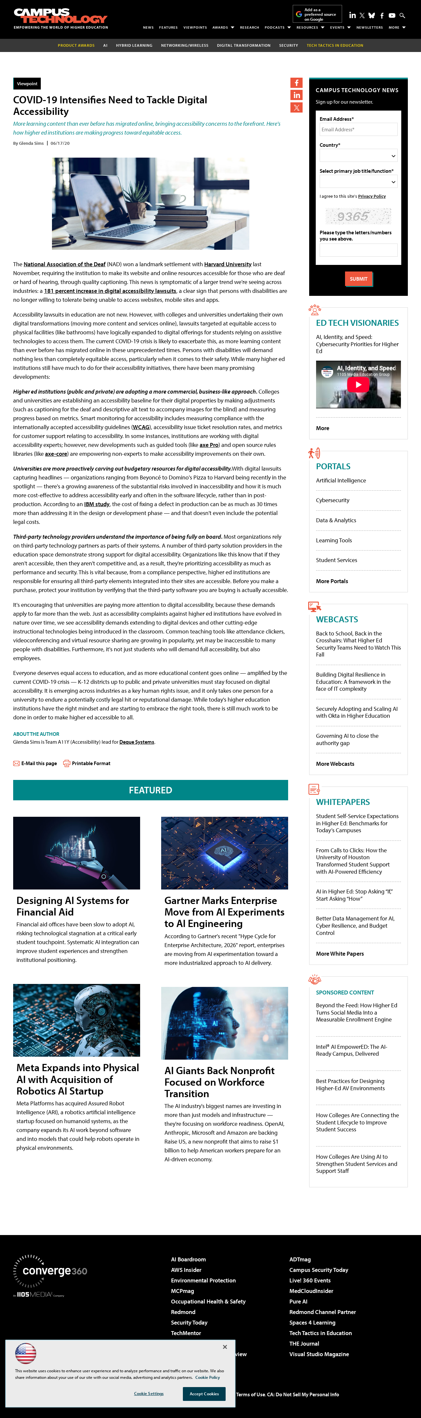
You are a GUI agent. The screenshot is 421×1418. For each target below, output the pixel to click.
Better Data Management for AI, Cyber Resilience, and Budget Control (355, 925)
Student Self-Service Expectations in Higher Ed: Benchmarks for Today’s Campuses (357, 823)
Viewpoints (195, 27)
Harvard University (228, 264)
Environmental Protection (203, 1280)
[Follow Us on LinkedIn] (352, 15)
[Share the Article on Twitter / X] (296, 107)
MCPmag (182, 1291)
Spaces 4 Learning (312, 1322)
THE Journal (304, 1343)
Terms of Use (250, 1394)
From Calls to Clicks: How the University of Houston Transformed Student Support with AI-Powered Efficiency (353, 860)
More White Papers (340, 953)
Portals (333, 466)
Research (249, 27)
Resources (307, 27)
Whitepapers (343, 801)
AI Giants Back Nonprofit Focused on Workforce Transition (219, 1082)
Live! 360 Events (310, 1280)
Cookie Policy (207, 1377)
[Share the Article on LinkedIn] (296, 95)
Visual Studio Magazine (319, 1354)
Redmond (183, 1312)
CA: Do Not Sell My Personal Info (303, 1394)
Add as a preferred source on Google (320, 14)
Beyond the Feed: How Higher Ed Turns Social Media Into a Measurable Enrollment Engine (356, 1012)
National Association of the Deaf (65, 264)
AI (105, 45)
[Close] (225, 1347)
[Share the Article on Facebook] (296, 83)
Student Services (336, 560)
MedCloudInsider (311, 1291)
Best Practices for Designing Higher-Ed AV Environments (350, 1084)
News (148, 27)
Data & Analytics (336, 520)
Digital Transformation (244, 45)
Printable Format (91, 763)
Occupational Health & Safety (208, 1301)
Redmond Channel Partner (322, 1312)
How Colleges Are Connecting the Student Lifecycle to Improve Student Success (357, 1122)
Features (168, 27)
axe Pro (209, 445)
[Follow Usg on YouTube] (392, 15)
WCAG (141, 427)
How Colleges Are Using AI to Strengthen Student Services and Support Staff (356, 1163)
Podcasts (275, 27)
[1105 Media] (52, 1331)
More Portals (332, 581)
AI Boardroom (188, 1259)
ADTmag (300, 1259)
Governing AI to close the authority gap (347, 739)
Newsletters (370, 27)
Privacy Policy (372, 196)
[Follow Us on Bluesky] (371, 15)
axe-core (56, 453)
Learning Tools (334, 540)
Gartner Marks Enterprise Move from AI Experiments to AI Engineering (224, 911)
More (394, 27)
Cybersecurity (332, 500)
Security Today (189, 1322)
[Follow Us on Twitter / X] (362, 15)
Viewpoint (27, 83)
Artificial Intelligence (341, 480)
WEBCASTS (337, 619)
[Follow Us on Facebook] (382, 16)
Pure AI (298, 1301)
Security (288, 45)
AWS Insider (186, 1270)
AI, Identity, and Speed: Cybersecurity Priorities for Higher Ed (357, 344)
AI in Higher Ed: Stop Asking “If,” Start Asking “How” (354, 895)
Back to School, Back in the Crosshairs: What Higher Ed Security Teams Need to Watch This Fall (358, 644)
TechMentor (186, 1333)
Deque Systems (136, 741)
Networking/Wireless (185, 45)
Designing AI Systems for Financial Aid (72, 905)
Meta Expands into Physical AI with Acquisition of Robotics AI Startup (77, 1079)
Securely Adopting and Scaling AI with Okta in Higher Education (357, 712)
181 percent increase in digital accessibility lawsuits (110, 291)
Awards (220, 27)
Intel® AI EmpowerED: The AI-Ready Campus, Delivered (351, 1050)
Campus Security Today (318, 1270)
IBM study (97, 504)
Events (337, 27)
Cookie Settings (149, 1393)
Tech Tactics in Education (320, 1333)
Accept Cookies (204, 1393)
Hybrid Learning (134, 45)
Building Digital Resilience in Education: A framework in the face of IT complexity (353, 681)
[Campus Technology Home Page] (61, 18)
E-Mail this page (39, 763)
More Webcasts (335, 763)
